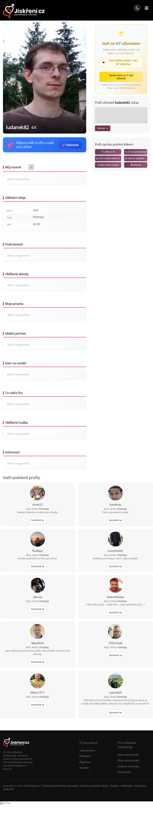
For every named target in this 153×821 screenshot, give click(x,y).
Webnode (126, 785)
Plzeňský (44, 509)
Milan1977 (37, 692)
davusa (37, 597)
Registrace (85, 762)
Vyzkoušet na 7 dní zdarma (121, 77)
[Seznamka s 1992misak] (115, 632)
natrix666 (115, 692)
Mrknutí (137, 165)
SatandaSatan (115, 597)
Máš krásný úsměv (109, 165)
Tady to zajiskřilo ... (136, 158)
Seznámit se (37, 520)
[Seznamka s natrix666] (115, 681)
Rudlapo (37, 551)
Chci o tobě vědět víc (109, 158)
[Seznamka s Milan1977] (37, 681)
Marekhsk (37, 643)
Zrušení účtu (125, 772)
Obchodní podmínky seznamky (60, 785)
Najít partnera (87, 750)
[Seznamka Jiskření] (16, 748)
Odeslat (101, 128)
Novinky (84, 767)
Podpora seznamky (128, 766)
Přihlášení (84, 756)
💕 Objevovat (70, 145)
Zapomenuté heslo (128, 754)
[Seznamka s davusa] (37, 585)
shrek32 (37, 504)
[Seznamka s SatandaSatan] (115, 585)
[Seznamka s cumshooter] (115, 539)
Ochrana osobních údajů (93, 785)
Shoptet (114, 785)
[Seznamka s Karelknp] (115, 493)
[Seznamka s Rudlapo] (37, 539)
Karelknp (115, 504)
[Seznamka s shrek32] (37, 493)
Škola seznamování (128, 760)
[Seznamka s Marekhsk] (37, 632)
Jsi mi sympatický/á (137, 152)
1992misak (115, 643)
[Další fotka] (80, 78)
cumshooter (115, 551)
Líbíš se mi (109, 152)
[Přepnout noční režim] (137, 8)
